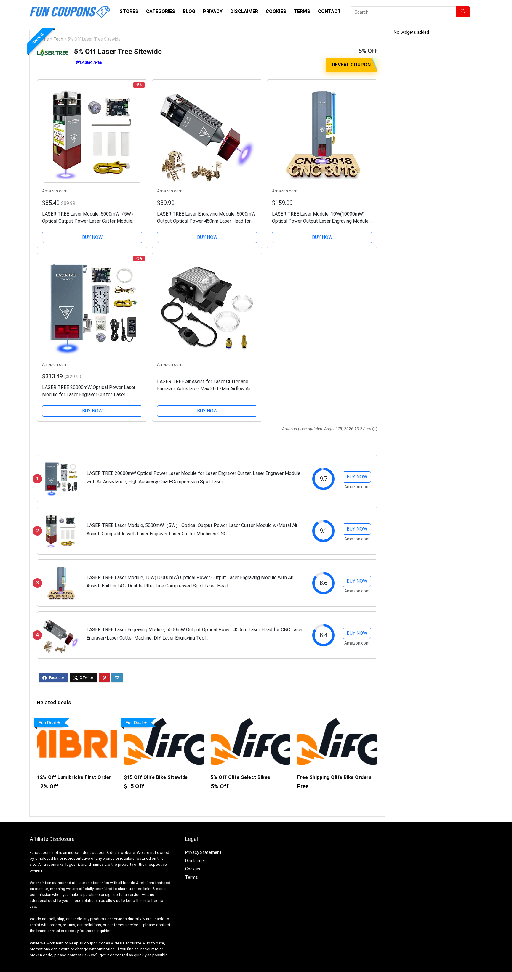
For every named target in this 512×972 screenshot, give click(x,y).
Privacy (213, 11)
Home (43, 39)
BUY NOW (92, 237)
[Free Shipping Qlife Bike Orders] (337, 720)
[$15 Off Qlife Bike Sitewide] (164, 720)
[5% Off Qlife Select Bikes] (250, 720)
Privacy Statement (203, 852)
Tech (58, 39)
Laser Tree (91, 62)
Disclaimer (244, 11)
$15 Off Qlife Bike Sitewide (156, 777)
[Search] (463, 11)
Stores (128, 11)
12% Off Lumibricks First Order (74, 777)
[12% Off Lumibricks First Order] (77, 720)
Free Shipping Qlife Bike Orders (334, 777)
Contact (329, 11)
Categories (160, 11)
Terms (302, 11)
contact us (77, 955)
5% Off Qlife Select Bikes (241, 777)
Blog (189, 11)
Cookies (276, 11)
